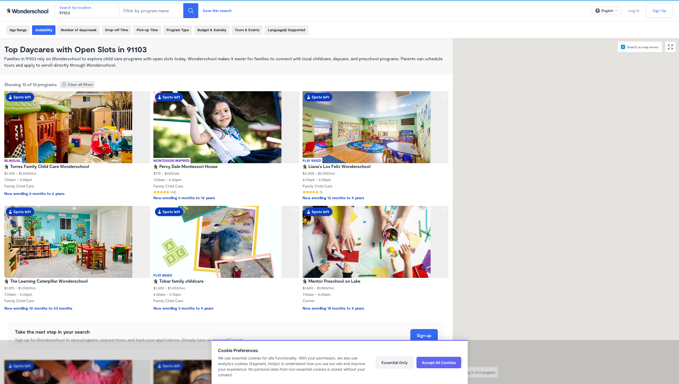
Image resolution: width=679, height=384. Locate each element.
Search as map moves (643, 47)
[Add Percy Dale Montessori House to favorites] (294, 96)
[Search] (190, 10)
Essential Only (395, 362)
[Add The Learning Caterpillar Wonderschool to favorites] (145, 210)
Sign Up (659, 10)
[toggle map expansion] (670, 47)
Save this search (217, 10)
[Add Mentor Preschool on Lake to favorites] (443, 210)
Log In (634, 10)
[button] (512, 213)
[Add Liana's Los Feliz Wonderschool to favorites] (443, 96)
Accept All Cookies (439, 362)
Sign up (424, 335)
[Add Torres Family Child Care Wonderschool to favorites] (145, 96)
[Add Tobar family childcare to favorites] (294, 210)
